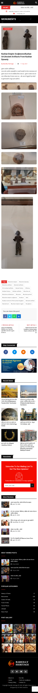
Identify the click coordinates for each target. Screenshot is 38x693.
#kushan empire (12, 282)
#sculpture (28, 304)
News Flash (18, 612)
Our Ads (21, 678)
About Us (11, 678)
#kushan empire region (17, 304)
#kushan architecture (8, 294)
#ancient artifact (30, 300)
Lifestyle (18, 608)
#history (27, 288)
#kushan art (27, 291)
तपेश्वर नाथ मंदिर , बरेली (27, 8)
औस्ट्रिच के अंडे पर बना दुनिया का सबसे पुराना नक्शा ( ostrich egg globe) (9, 424)
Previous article (8, 325)
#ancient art (5, 304)
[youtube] (21, 671)
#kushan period (27, 294)
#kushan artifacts (7, 285)
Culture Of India (18, 599)
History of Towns (18, 593)
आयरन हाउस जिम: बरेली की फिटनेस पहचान (21, 502)
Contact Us (22, 682)
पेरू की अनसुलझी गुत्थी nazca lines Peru (22, 538)
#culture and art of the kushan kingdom (13, 300)
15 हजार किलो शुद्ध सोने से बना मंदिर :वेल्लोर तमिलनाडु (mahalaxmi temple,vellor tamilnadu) (9, 401)
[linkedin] (26, 671)
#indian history (6, 291)
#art (27, 297)
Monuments (18, 596)
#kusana (18, 294)
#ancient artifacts (18, 285)
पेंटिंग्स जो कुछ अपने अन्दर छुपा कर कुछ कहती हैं (22, 520)
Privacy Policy (12, 682)
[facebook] (12, 671)
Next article (31, 325)
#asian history (19, 288)
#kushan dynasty (24, 282)
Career (10, 680)
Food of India (18, 602)
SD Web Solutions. (22, 687)
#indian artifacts (17, 291)
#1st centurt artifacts (7, 288)
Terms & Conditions (24, 680)
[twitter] (17, 671)
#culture (21, 297)
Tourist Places (18, 605)
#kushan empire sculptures (9, 297)
